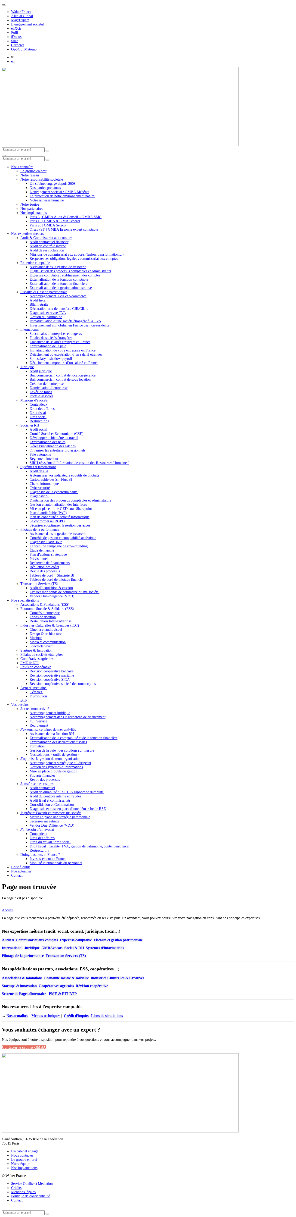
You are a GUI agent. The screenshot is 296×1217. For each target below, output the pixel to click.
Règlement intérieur (44, 459)
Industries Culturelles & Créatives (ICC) (50, 625)
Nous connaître (22, 167)
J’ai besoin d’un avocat (37, 829)
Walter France (21, 12)
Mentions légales (23, 1192)
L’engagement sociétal (27, 24)
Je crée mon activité (34, 709)
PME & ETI (29, 663)
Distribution (39, 696)
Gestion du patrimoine (46, 317)
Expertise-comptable (76, 940)
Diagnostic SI (39, 496)
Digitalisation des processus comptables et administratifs (70, 271)
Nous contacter (22, 1155)
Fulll (14, 33)
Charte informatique (44, 484)
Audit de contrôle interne (48, 246)
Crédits (16, 1188)
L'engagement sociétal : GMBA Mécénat (59, 192)
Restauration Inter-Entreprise (50, 621)
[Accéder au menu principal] (4, 155)
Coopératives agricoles (36, 659)
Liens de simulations (107, 1016)
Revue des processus (45, 571)
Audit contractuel (42, 788)
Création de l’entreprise (47, 384)
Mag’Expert (20, 20)
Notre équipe (29, 204)
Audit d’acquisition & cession (51, 588)
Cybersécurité (40, 488)
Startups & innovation (19, 986)
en (13, 61)
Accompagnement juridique (50, 713)
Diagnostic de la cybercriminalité (54, 492)
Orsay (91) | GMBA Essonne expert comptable (64, 229)
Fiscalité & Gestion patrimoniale (43, 292)
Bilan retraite (39, 304)
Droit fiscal (38, 413)
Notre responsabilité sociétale (41, 179)
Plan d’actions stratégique (48, 554)
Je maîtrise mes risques (36, 784)
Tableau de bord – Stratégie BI (52, 575)
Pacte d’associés (41, 396)
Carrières (17, 45)
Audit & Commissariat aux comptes (46, 238)
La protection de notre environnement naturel (62, 196)
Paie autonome (40, 454)
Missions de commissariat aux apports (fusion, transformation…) (76, 254)
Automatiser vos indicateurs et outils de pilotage (64, 475)
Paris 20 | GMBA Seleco (48, 225)
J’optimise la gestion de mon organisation (50, 759)
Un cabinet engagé (24, 1151)
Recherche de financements (50, 563)
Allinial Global (22, 16)
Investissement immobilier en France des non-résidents (69, 325)
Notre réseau (29, 175)
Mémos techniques (45, 1016)
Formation (37, 746)
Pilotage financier (42, 775)
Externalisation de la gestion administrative (61, 288)
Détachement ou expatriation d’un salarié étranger (66, 354)
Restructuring (39, 421)
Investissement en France (48, 859)
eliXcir (16, 28)
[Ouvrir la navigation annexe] (4, 5)
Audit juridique (41, 371)
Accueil (7, 910)
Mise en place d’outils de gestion (53, 771)
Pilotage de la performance (39, 529)
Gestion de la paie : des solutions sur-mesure (62, 750)
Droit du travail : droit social (50, 842)
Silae (14, 41)
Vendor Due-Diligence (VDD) (52, 596)
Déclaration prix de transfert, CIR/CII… (59, 309)
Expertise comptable (35, 263)
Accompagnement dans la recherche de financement (67, 717)
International (29, 329)
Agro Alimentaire (33, 688)
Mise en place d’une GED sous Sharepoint (61, 509)
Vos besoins (19, 704)
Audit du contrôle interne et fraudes (55, 796)
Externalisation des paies (47, 442)
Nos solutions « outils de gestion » (55, 754)
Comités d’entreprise (45, 613)
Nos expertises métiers (27, 233)
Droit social (38, 417)
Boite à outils (20, 867)
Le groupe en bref (33, 171)
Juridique (27, 367)
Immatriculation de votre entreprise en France (63, 350)
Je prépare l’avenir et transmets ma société (50, 813)
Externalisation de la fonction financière (58, 283)
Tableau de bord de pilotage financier (57, 579)
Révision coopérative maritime (52, 675)
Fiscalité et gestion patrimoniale (118, 940)
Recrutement (39, 725)
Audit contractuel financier (49, 242)
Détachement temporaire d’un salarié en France (64, 363)
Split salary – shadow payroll (51, 359)
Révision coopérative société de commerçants (63, 684)
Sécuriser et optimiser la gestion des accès (60, 525)
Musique (36, 638)
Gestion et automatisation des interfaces (59, 504)
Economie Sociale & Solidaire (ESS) (47, 609)
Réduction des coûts (44, 567)
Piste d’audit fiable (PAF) (48, 513)
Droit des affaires (42, 409)
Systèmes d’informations (38, 467)
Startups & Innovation (36, 650)
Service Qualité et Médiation (32, 1184)
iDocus (16, 37)
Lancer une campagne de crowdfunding (59, 546)
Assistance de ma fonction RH (52, 734)
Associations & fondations (22, 978)
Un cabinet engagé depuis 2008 (53, 183)
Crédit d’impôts (76, 1016)
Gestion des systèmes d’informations (56, 767)
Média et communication (48, 642)
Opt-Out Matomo (24, 49)
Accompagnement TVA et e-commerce (58, 296)
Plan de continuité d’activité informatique (59, 517)
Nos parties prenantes (45, 188)
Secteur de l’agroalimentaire (24, 994)
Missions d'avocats (34, 400)
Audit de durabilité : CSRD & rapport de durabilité (67, 792)
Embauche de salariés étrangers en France (60, 342)
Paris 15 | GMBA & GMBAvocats (55, 221)
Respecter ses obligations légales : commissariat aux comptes (74, 258)
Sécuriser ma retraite (44, 821)
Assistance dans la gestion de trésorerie (58, 267)
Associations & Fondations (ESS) (44, 604)
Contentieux (38, 404)
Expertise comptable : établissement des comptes (65, 275)
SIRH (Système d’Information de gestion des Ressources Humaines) (79, 463)
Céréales (36, 692)
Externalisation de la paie (48, 346)
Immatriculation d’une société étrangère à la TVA (65, 321)
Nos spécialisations (25, 600)
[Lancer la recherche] (47, 150)
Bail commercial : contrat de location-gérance (63, 375)
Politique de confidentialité (30, 1196)
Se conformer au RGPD (47, 521)
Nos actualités (21, 871)
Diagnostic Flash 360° (46, 542)
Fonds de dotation (43, 617)
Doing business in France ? (40, 854)
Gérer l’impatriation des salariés (53, 446)
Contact (16, 875)
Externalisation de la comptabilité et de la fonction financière (73, 738)
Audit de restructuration (47, 250)
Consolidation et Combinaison (52, 804)
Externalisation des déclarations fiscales (58, 742)
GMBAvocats (51, 948)
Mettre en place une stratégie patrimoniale (60, 817)
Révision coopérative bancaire (52, 671)
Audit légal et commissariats (50, 800)
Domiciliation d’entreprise (49, 388)
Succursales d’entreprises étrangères (56, 334)
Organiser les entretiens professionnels (57, 450)
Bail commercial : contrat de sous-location (60, 379)
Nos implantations (33, 213)
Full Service (38, 721)
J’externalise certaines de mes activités (48, 729)
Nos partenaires (31, 208)
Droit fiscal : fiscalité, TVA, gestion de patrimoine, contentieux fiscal (79, 846)
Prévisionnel (39, 559)
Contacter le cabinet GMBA (24, 1047)
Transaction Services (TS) (39, 584)
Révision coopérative (35, 667)
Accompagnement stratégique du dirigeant (60, 763)
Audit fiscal (38, 300)
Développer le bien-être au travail (54, 438)
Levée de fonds (41, 392)
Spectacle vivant (41, 646)
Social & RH (29, 425)
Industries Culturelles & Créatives (117, 978)
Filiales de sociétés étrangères (51, 338)
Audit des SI (39, 471)
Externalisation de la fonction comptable (59, 279)
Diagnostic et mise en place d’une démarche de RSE (68, 809)
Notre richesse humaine (47, 200)
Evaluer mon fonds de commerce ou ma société (64, 592)
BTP (24, 700)
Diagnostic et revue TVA (48, 313)
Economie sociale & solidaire (66, 978)
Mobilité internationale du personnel (56, 863)
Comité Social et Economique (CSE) (56, 434)
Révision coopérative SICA (50, 679)
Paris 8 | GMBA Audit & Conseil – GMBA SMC (66, 217)
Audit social (38, 429)
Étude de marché (42, 550)
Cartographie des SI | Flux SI (51, 479)
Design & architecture (46, 634)
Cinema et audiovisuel (46, 629)
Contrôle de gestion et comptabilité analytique (63, 538)
